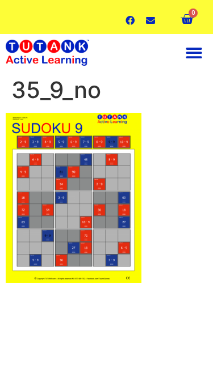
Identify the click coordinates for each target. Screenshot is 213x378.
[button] (194, 53)
